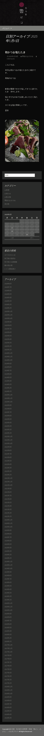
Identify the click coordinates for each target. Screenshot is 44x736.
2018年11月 (8, 607)
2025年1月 (8, 350)
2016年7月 (8, 704)
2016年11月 (8, 690)
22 (22, 231)
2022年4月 (8, 464)
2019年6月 (8, 582)
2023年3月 (8, 426)
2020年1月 (8, 558)
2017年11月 (8, 648)
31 (32, 235)
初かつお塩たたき (15, 52)
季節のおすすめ (27, 56)
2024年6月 (8, 374)
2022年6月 (8, 457)
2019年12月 (8, 562)
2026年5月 (8, 294)
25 (37, 231)
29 (22, 235)
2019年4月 (8, 589)
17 (32, 228)
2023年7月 (8, 412)
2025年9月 (8, 322)
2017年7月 (8, 662)
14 (17, 228)
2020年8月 (8, 534)
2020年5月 (8, 544)
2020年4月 (8, 548)
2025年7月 (8, 329)
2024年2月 (8, 388)
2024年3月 (8, 384)
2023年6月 (8, 416)
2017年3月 (8, 676)
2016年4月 (8, 714)
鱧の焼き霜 (8, 265)
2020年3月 (8, 551)
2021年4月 (8, 506)
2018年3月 (8, 634)
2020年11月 (8, 523)
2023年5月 (8, 419)
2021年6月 (8, 499)
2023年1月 (8, 433)
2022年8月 (8, 450)
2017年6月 (8, 666)
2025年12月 (8, 311)
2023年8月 (8, 409)
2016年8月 (8, 700)
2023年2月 (8, 430)
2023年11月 (8, 398)
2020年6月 (8, 541)
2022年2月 (8, 471)
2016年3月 (8, 718)
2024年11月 (8, 357)
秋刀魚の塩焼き (10, 258)
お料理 (7, 190)
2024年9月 (8, 364)
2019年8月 (8, 575)
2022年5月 (8, 461)
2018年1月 (8, 641)
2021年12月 (8, 478)
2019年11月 (8, 565)
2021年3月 (8, 509)
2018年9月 (8, 614)
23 (27, 231)
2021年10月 (8, 485)
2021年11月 (8, 482)
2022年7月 (8, 454)
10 (32, 224)
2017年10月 (8, 652)
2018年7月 (8, 621)
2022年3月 (8, 468)
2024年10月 (8, 360)
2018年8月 (8, 617)
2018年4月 (8, 631)
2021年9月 (8, 489)
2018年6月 (8, 624)
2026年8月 (8, 284)
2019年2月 (8, 596)
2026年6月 (8, 291)
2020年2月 (8, 555)
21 (17, 231)
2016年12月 (8, 687)
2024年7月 (8, 370)
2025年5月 (8, 336)
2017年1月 (8, 683)
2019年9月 (8, 572)
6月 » (32, 238)
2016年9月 (8, 697)
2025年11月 (8, 315)
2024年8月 (8, 367)
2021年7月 (8, 496)
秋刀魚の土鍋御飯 (11, 262)
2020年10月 (8, 527)
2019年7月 (8, 579)
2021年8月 (8, 492)
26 (7, 235)
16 (27, 228)
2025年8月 (8, 325)
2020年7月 (8, 537)
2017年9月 (8, 655)
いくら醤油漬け (10, 269)
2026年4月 (8, 298)
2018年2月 (8, 638)
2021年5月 (8, 502)
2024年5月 (8, 377)
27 (12, 235)
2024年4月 (8, 381)
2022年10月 (8, 443)
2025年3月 (8, 343)
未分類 (7, 204)
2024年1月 (8, 391)
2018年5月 (8, 628)
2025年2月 (8, 346)
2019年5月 (8, 586)
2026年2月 (8, 304)
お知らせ (8, 194)
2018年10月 (8, 610)
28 (17, 235)
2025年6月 (8, 332)
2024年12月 (8, 353)
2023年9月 (8, 405)
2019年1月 (8, 600)
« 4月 (12, 238)
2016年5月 (8, 711)
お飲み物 (8, 197)
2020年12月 (8, 520)
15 (22, 228)
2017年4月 (8, 673)
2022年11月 (8, 440)
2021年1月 (8, 516)
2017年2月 (8, 680)
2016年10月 (8, 694)
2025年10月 (8, 318)
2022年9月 (8, 447)
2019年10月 (8, 568)
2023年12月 (8, 395)
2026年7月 (8, 287)
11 (37, 224)
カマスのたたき (10, 255)
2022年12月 (8, 436)
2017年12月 (8, 645)
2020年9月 (8, 530)
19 (7, 231)
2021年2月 (8, 513)
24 (32, 231)
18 (37, 228)
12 (7, 228)
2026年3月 (8, 301)
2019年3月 (8, 593)
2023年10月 (8, 402)
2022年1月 (8, 475)
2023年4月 (8, 423)
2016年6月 (8, 707)
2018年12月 (8, 603)
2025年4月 (8, 339)
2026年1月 (8, 308)
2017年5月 (8, 669)
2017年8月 (8, 659)
